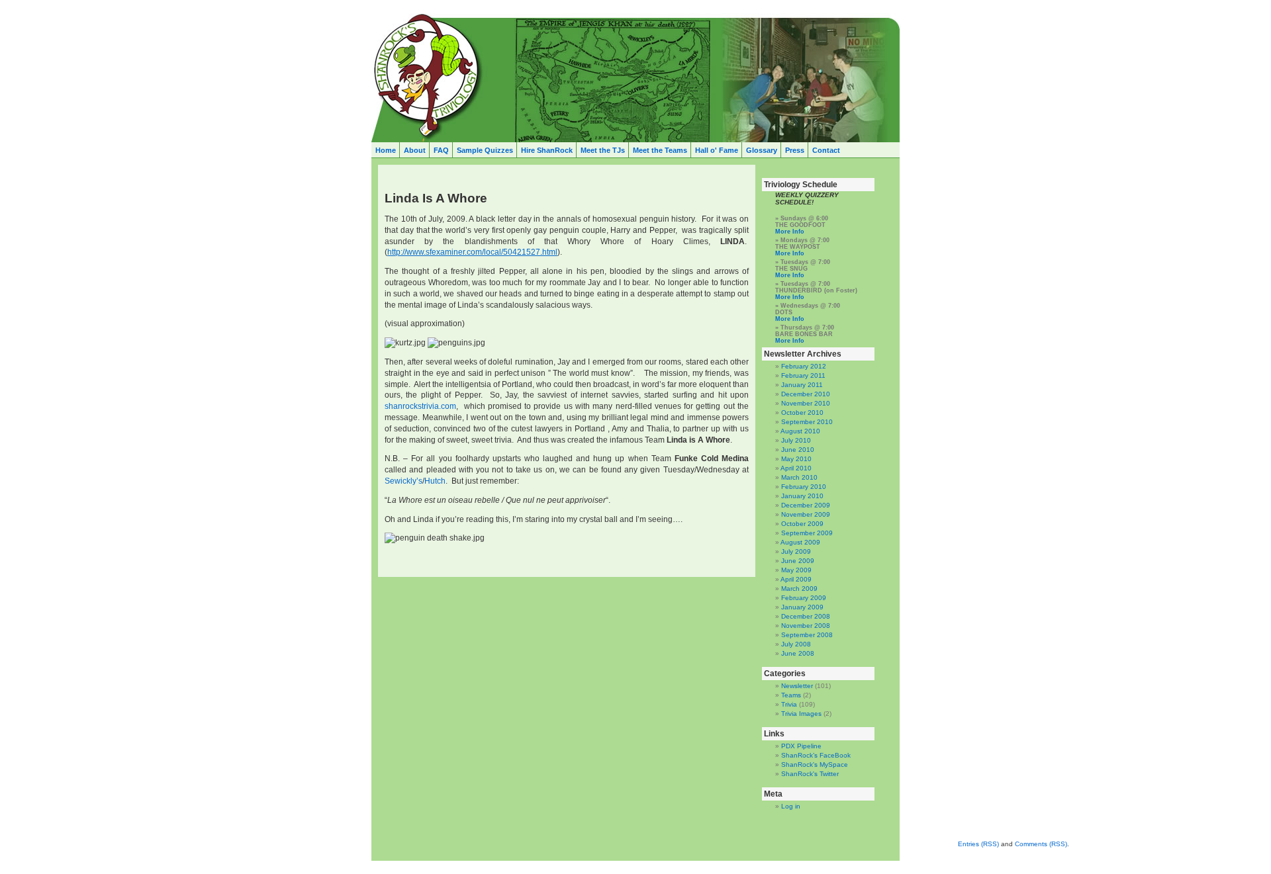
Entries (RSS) (978, 844)
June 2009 (797, 560)
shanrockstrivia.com (420, 406)
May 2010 (796, 458)
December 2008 (805, 616)
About (415, 150)
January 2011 (802, 384)
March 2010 (799, 477)
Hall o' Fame (716, 150)
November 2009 (805, 514)
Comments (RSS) (1041, 844)
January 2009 (802, 607)
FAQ (441, 150)
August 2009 (800, 542)
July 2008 (796, 644)
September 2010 (807, 421)
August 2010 (800, 431)
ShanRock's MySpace (814, 764)
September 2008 (807, 634)
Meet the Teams (660, 150)
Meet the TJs (603, 150)
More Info (789, 231)
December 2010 (805, 394)
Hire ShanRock (547, 150)
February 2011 (803, 375)
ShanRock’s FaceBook (816, 755)
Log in (790, 806)
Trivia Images (801, 713)
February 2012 (803, 366)
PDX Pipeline (801, 746)
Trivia (789, 704)
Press (794, 150)
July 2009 (796, 551)
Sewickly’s (403, 481)
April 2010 (796, 468)
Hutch (435, 481)
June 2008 (797, 653)
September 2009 (807, 533)
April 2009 (796, 579)
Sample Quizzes (485, 150)
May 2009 (796, 570)
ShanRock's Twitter (810, 773)
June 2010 (797, 449)
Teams (791, 695)
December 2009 (805, 505)
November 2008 (805, 625)
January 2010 (802, 496)
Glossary (761, 150)
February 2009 (803, 597)
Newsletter (797, 685)
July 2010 (796, 440)
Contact (826, 150)
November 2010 (805, 403)
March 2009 (799, 588)
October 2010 (802, 412)
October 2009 (802, 523)
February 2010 (803, 486)
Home (385, 150)
